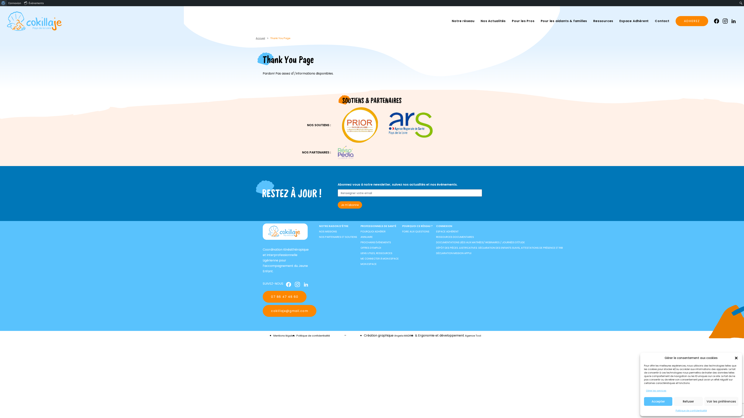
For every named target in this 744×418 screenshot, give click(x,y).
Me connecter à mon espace (380, 258)
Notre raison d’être (333, 226)
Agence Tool (473, 335)
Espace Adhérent (447, 231)
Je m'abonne (350, 205)
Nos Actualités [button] (493, 21)
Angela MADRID (403, 335)
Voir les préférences (721, 401)
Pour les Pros (523, 21)
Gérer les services (656, 390)
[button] (736, 358)
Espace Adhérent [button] (634, 21)
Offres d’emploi (371, 248)
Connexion (444, 226)
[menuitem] (3, 3)
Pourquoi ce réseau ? (417, 226)
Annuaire (367, 237)
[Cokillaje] (34, 21)
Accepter (658, 401)
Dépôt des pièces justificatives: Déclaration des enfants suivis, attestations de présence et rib (499, 248)
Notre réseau (463, 21)
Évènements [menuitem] (36, 3)
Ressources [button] (603, 21)
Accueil (260, 38)
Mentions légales (284, 335)
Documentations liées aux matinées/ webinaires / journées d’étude (480, 242)
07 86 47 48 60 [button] (284, 297)
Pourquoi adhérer (373, 231)
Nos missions (328, 231)
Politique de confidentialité (691, 410)
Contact (662, 21)
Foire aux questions (415, 231)
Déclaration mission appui (453, 253)
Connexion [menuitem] (14, 3)
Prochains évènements (376, 242)
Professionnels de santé (378, 226)
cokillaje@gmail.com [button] (289, 311)
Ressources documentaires (455, 237)
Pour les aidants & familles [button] (564, 21)
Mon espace (369, 264)
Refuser (688, 401)
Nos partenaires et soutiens (338, 237)
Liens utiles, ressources (376, 253)
